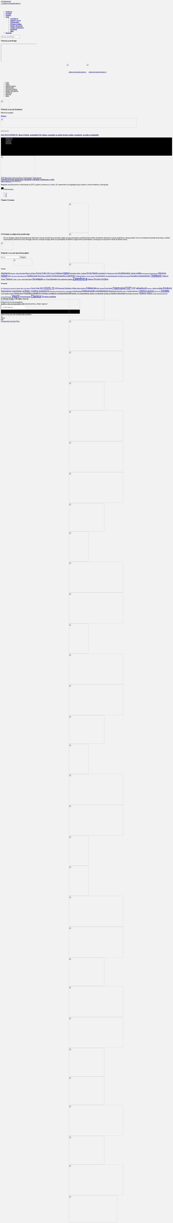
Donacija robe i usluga (77, 273)
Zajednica (80, 279)
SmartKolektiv (100, 276)
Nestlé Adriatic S (133, 291)
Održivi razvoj (15, 20)
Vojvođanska (51, 279)
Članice (8, 15)
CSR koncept (60, 288)
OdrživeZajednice (59, 276)
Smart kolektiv (90, 276)
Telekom (156, 275)
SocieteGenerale (111, 276)
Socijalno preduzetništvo (140, 276)
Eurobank (101, 273)
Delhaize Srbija (70, 288)
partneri (71, 276)
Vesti (7, 17)
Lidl (23, 291)
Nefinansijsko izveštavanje (95, 291)
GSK (116, 273)
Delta (66, 273)
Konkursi (13, 29)
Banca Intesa (31, 273)
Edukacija (91, 288)
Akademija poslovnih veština (11, 288)
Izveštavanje (124, 273)
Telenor (9, 279)
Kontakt (9, 33)
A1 (2, 288)
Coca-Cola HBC (37, 288)
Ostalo (165, 290)
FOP (2, 178)
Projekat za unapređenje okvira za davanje (86, 293)
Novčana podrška (44, 276)
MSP (9, 276)
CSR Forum (50, 273)
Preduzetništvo (80, 276)
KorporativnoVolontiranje (150, 273)
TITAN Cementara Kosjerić (160, 293)
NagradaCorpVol (22, 276)
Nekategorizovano (115, 291)
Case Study (27, 288)
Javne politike (136, 273)
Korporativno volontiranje (11, 291)
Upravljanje (37, 279)
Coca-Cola (41, 273)
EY (106, 273)
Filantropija (14, 22)
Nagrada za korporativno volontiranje (18, 178)
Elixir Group (100, 288)
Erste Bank (92, 273)
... (6, 193)
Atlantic (13, 273)
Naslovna (9, 12)
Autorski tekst (20, 273)
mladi (4, 275)
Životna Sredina (101, 279)
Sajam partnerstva (17, 28)
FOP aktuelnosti (139, 288)
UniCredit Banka (6, 297)
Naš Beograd (77, 291)
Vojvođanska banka (64, 279)
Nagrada (14, 276)
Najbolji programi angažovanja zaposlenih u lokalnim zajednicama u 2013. (28, 180)
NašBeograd (32, 276)
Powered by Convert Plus (10, 321)
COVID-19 (14, 19)
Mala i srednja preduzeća (37, 291)
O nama (8, 13)
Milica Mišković (6, 181)
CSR (7, 83)
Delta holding (81, 288)
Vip (44, 279)
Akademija (5, 273)
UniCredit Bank (27, 279)
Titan (14, 279)
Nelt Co (125, 291)
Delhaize (59, 273)
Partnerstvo (18, 293)
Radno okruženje (16, 26)
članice (90, 279)
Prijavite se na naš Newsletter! (11, 109)
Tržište (19, 279)
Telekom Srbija (145, 293)
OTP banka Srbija (7, 293)
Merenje (162, 273)
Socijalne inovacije (123, 276)
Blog (12, 31)
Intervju (8, 94)
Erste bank (108, 288)
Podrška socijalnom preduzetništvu (55, 293)
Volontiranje (37, 178)
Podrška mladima (32, 293)
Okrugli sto (157, 291)
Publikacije (107, 293)
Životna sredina (16, 24)
